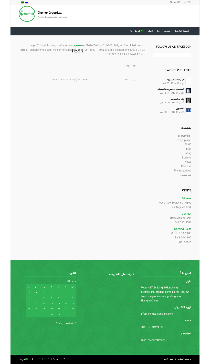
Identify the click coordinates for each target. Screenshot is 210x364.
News (188, 162)
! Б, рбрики (184, 136)
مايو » (59, 323)
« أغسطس (70, 323)
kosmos (186, 158)
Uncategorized (182, 171)
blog (188, 149)
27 (73, 314)
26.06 (188, 145)
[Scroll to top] (198, 352)
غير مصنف (185, 175)
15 (59, 303)
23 (52, 309)
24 (44, 309)
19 (29, 303)
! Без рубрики (183, 140)
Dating (187, 153)
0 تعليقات (82, 79)
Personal (186, 166)
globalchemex (60, 79)
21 (65, 309)
